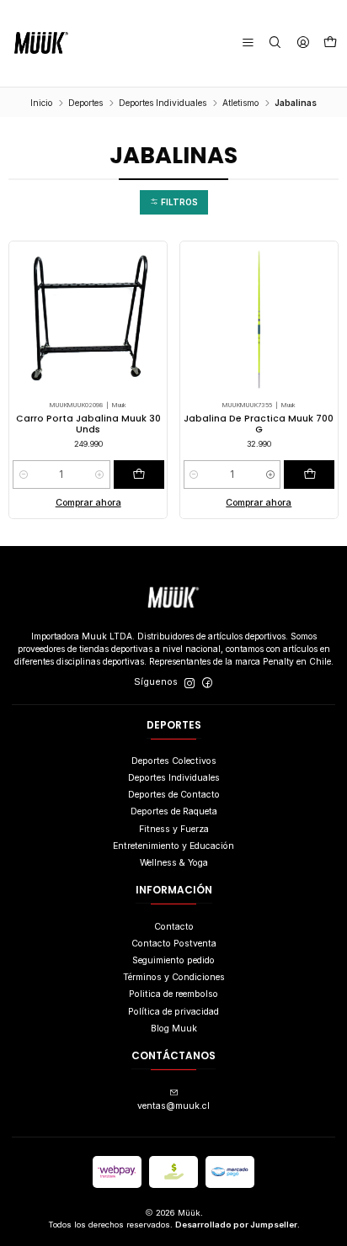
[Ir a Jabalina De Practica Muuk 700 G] (259, 319)
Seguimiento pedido (173, 960)
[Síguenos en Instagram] (189, 682)
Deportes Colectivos (173, 761)
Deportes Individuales (162, 102)
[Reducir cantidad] (23, 474)
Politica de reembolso (173, 994)
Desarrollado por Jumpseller (236, 1224)
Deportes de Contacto (174, 794)
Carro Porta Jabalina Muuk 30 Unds (88, 424)
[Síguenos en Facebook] (207, 682)
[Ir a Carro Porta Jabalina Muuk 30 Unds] (88, 319)
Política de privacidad (173, 1011)
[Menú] (248, 43)
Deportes (85, 102)
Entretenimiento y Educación (173, 845)
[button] (174, 202)
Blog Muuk (174, 1028)
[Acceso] (302, 43)
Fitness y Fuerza (174, 829)
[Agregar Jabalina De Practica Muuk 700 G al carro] (309, 474)
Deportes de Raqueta (174, 811)
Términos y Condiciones (174, 977)
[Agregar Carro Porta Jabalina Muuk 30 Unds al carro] (139, 474)
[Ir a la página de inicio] (41, 43)
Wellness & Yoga (174, 862)
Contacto (174, 926)
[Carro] (330, 43)
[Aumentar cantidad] (99, 474)
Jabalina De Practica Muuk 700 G (259, 424)
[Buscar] (275, 43)
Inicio (41, 102)
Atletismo (240, 102)
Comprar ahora (88, 502)
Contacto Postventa (173, 943)
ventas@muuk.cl (173, 1105)
